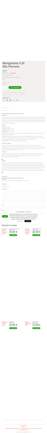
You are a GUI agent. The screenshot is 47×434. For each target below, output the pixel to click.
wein (25, 94)
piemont (17, 94)
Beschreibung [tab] (4, 107)
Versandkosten (13, 73)
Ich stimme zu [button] (27, 221)
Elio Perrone (8, 92)
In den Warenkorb (15, 87)
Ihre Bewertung (4, 184)
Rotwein (15, 92)
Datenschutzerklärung (33, 215)
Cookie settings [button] (20, 221)
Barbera (9, 94)
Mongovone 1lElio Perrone (12, 322)
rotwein (22, 94)
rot (19, 94)
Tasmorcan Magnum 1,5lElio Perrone (14, 229)
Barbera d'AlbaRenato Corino (35, 322)
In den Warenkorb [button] (13, 235)
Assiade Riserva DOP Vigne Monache (36, 229)
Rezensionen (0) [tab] (5, 110)
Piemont (12, 92)
